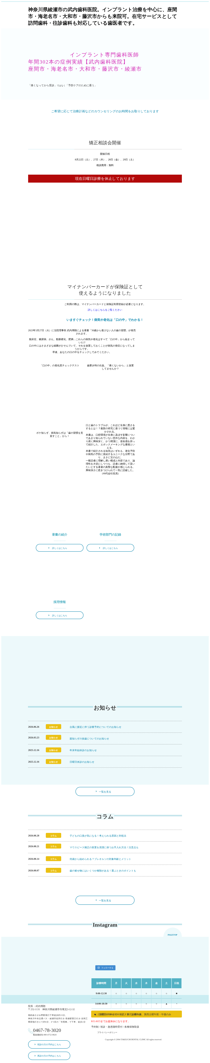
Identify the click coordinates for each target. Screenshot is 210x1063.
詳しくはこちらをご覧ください (105, 310)
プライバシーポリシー (107, 1032)
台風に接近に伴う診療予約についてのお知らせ (95, 727)
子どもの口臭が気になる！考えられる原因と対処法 (98, 835)
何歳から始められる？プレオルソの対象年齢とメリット (100, 859)
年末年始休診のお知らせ (83, 750)
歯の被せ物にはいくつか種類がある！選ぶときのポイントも (103, 870)
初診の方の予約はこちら (49, 1044)
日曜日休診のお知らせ (82, 762)
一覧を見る (105, 791)
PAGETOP (172, 935)
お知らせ (53, 727)
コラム (53, 836)
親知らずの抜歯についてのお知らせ (89, 738)
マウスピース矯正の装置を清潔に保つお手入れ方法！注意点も (104, 847)
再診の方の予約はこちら (49, 1056)
